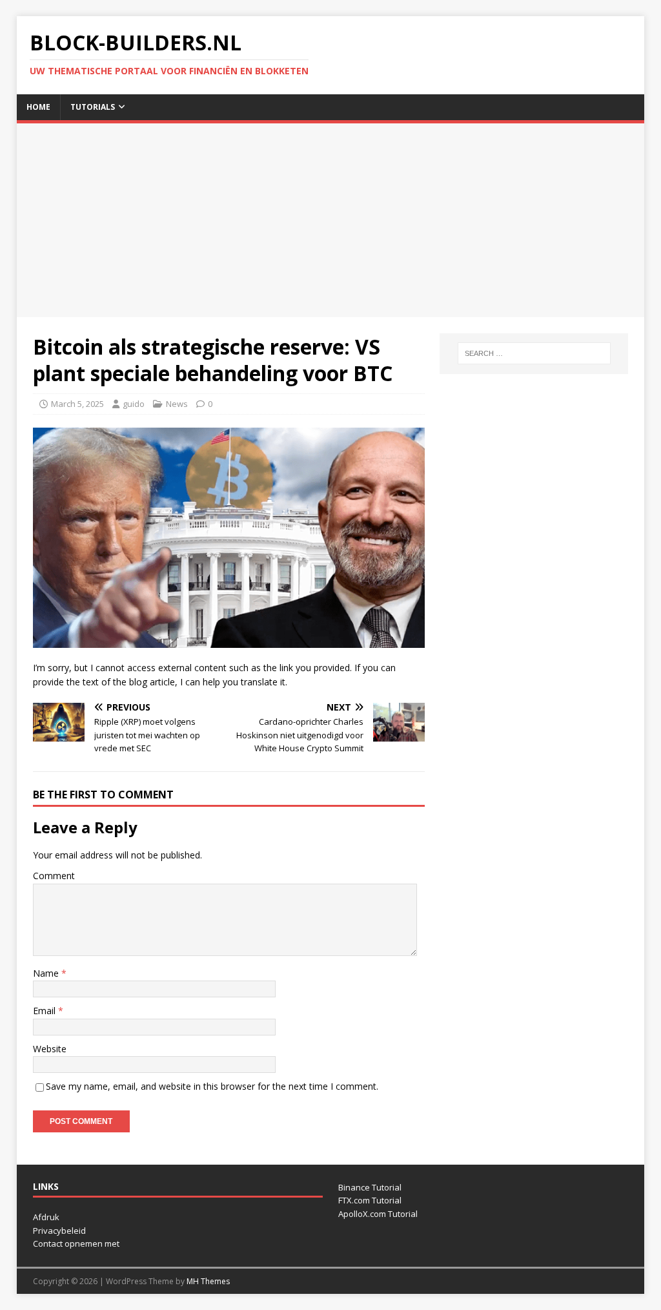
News (177, 404)
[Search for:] (534, 353)
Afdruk (46, 1217)
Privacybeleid (59, 1230)
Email (45, 1010)
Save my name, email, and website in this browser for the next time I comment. (212, 1086)
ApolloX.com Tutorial (378, 1214)
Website (49, 1049)
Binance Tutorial (370, 1187)
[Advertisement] (331, 220)
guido (134, 404)
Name (47, 973)
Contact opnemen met (76, 1243)
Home (38, 106)
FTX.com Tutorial (370, 1200)
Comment (54, 875)
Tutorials (92, 106)
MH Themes (208, 1281)
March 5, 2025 (77, 404)
